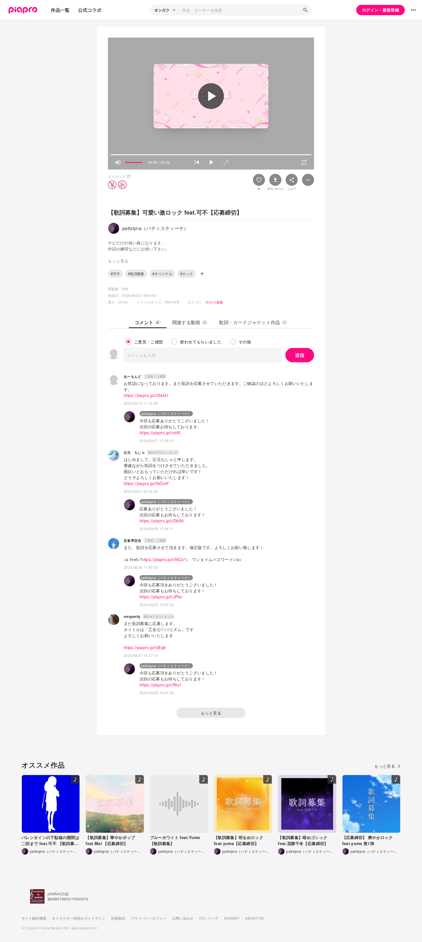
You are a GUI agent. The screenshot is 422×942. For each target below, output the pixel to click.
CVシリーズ (208, 918)
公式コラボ (90, 10)
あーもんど (133, 376)
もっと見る (211, 713)
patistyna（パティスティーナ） (166, 413)
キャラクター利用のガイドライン (78, 918)
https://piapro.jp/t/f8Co (162, 559)
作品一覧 (60, 10)
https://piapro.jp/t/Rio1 (161, 685)
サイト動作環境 (34, 918)
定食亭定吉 (133, 540)
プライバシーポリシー (149, 918)
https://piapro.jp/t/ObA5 (162, 520)
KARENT (231, 918)
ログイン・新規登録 (380, 10)
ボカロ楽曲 (214, 301)
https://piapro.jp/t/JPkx (161, 597)
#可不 (115, 273)
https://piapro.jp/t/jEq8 (145, 647)
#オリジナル (162, 273)
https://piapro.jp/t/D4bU (146, 395)
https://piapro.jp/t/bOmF (146, 483)
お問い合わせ (182, 918)
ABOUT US (254, 918)
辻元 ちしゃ (134, 452)
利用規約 (118, 918)
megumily (132, 616)
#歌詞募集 (136, 273)
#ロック (186, 273)
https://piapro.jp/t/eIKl (160, 432)
